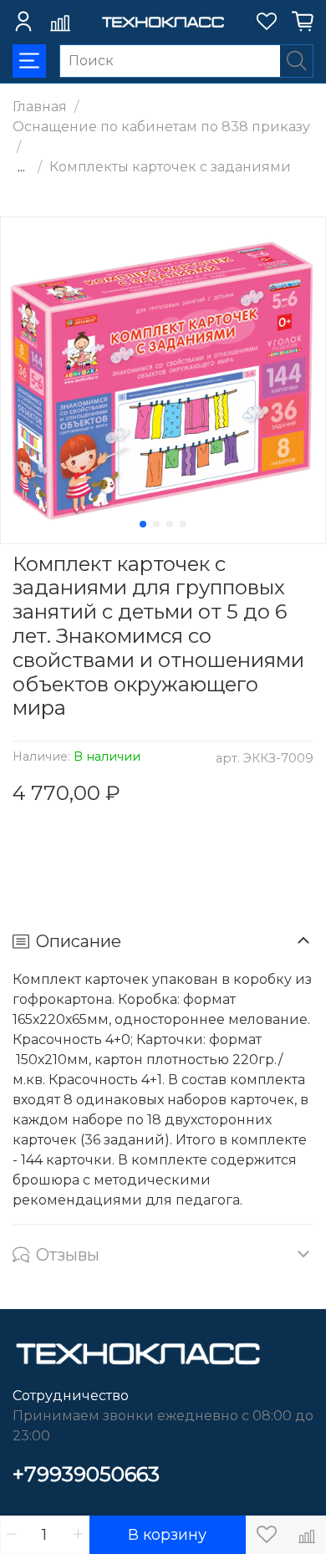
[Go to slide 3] (169, 524)
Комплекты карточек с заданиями (170, 167)
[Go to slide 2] (156, 524)
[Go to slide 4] (183, 524)
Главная (40, 107)
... (21, 167)
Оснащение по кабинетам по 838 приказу (161, 127)
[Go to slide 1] (143, 524)
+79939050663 (86, 1474)
